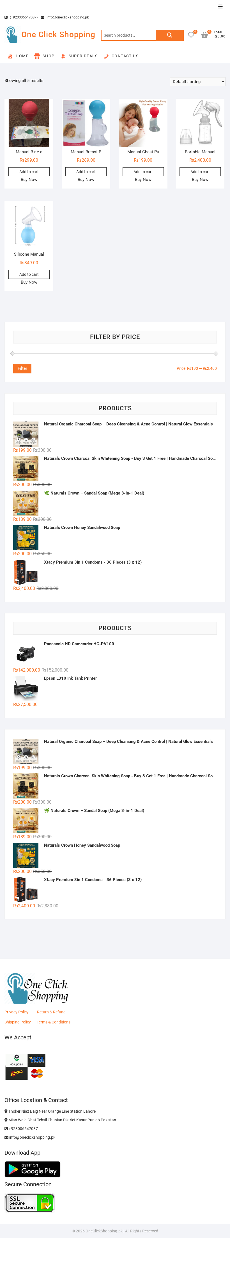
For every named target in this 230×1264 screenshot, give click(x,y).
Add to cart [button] (29, 172)
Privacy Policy (16, 1012)
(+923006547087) (23, 17)
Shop (49, 56)
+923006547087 (23, 1128)
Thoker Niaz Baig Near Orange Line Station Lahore (52, 1111)
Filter (22, 368)
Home (22, 56)
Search (170, 35)
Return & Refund (51, 1012)
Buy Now (29, 179)
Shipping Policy (17, 1022)
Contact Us (125, 56)
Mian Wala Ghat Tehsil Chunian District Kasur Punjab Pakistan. (62, 1120)
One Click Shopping (58, 34)
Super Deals (83, 56)
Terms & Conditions (53, 1022)
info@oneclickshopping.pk (67, 17)
